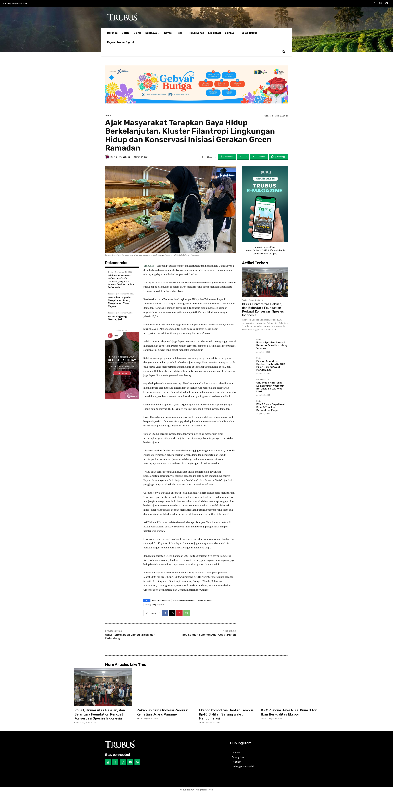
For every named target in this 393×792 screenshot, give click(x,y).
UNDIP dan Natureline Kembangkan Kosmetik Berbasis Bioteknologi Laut (270, 387)
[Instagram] (380, 3)
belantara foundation (161, 600)
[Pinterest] (179, 613)
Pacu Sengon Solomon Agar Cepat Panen (208, 634)
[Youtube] (386, 3)
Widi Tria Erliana (122, 157)
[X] (172, 613)
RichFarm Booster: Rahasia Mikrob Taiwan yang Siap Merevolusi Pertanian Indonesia (121, 281)
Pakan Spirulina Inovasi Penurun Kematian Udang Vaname (272, 345)
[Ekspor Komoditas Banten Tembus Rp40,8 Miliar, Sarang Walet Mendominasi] (248, 363)
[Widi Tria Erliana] (108, 157)
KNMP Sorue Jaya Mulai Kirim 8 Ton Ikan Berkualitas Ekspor (270, 407)
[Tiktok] (123, 762)
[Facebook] (374, 3)
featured (111, 294)
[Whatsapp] (137, 762)
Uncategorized (262, 379)
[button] (283, 51)
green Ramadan (205, 600)
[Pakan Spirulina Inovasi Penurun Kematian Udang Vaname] (248, 344)
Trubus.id (148, 265)
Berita (108, 116)
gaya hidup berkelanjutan (184, 600)
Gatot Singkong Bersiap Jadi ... (117, 318)
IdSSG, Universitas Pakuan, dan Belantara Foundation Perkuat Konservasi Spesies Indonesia (263, 309)
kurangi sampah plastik (155, 604)
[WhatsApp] (186, 613)
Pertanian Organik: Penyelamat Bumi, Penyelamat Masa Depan (119, 302)
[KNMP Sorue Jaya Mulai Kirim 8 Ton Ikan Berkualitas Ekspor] (248, 406)
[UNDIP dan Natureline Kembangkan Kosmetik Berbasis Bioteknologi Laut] (248, 385)
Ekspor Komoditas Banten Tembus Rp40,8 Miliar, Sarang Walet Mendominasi (270, 366)
